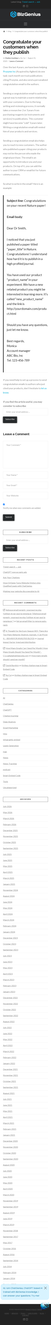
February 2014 (9, 1272)
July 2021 (7, 1099)
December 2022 (10, 997)
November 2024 (10, 890)
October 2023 (9, 944)
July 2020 (7, 1171)
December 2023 (10, 938)
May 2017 (7, 1242)
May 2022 (7, 1039)
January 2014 (9, 1278)
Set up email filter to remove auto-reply (25, 623)
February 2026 (9, 824)
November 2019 (10, 1201)
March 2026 (8, 818)
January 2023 (9, 991)
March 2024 (8, 920)
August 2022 (9, 1021)
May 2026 (7, 812)
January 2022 (9, 1063)
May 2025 (7, 866)
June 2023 (7, 962)
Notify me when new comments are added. (22, 508)
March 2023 (8, 979)
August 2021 (9, 1093)
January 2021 (9, 1135)
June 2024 (7, 902)
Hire (5, 733)
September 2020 (10, 1159)
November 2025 (10, 836)
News (5, 757)
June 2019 (7, 1218)
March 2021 (8, 1123)
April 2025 (8, 872)
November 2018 (10, 1230)
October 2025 (9, 842)
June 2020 (7, 1177)
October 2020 (9, 1153)
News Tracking (10, 763)
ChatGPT (7, 710)
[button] (25, 24)
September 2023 (10, 950)
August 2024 (9, 896)
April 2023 (8, 974)
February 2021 (9, 1129)
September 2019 (10, 1207)
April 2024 (8, 914)
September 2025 (10, 848)
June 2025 (7, 860)
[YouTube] (27, 6)
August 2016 (9, 1254)
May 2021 (7, 1111)
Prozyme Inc (9, 71)
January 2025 (9, 884)
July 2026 (7, 806)
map (5, 751)
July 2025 (7, 854)
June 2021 (7, 1105)
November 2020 (10, 1147)
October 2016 (9, 1248)
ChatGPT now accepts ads (15, 572)
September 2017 (10, 1236)
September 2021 (10, 1087)
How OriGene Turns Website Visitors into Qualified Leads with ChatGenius (22, 584)
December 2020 (10, 1141)
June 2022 (7, 1033)
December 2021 (10, 1069)
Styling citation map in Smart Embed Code (25, 667)
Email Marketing (10, 727)
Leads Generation (11, 745)
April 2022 (8, 1045)
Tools (5, 781)
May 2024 (7, 908)
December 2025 (10, 830)
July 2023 (7, 956)
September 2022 (10, 1015)
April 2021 (8, 1117)
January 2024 (9, 932)
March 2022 (8, 1051)
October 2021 (9, 1081)
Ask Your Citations (11, 577)
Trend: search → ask (31, 2)
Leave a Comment (16, 61)
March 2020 (8, 1195)
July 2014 (7, 1266)
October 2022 (9, 1009)
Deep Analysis (9, 721)
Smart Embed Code (11, 775)
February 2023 (9, 985)
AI (4, 698)
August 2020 (9, 1165)
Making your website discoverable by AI (21, 591)
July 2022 (7, 1027)
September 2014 (10, 1260)
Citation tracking (11, 58)
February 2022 (9, 1057)
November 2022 (10, 1003)
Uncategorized (9, 787)
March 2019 (8, 1224)
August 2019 (9, 1213)
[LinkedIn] (24, 6)
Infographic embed (11, 739)
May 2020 (7, 1183)
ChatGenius (8, 704)
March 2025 (8, 878)
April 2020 (8, 1189)
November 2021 (10, 1075)
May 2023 (7, 968)
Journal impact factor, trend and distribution (23, 640)
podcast (6, 769)
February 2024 (9, 926)
